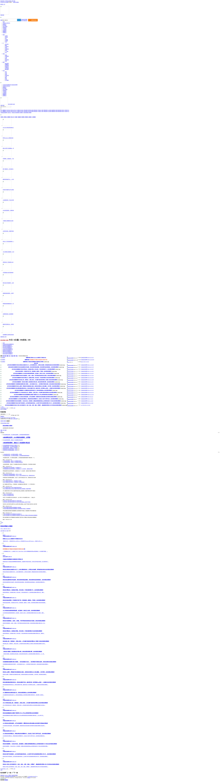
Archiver (6, 775)
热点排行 (2, 452)
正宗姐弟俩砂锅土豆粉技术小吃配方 (10, 445)
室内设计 (7, 44)
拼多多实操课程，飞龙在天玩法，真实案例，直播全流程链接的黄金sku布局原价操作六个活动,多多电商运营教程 (38, 400)
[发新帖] (4, 409)
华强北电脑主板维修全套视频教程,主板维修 (12, 507)
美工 (6, 38)
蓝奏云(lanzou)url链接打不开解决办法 (38, 357)
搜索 (1, 20)
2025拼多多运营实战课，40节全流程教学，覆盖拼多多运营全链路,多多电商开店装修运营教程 (38, 396)
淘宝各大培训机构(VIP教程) (17, 112)
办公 (6, 52)
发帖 (1, 430)
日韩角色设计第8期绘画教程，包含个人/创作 (12, 474)
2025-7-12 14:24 (90, 371)
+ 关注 (1, 522)
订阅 (5, 336)
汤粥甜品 (7, 56)
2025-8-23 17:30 (90, 367)
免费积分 (4, 32)
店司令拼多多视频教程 (8, 352)
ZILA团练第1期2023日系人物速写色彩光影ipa (12, 487)
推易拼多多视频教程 (7, 345)
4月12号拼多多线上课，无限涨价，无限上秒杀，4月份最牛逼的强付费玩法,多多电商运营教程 (38, 392)
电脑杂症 (7, 67)
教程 (4, 62)
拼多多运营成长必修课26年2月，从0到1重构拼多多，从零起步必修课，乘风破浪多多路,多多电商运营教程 (37, 364)
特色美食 (7, 59)
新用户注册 (12, 104)
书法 (6, 73)
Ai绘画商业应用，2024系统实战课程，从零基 (12, 454)
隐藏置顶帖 (28, 357)
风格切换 (2, 15)
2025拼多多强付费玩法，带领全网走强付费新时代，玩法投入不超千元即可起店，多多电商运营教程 (38, 398)
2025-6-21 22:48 (90, 379)
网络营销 (45, 110)
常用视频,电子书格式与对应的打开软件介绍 (38, 359)
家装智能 (7, 65)
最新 (7, 355)
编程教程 (53, 110)
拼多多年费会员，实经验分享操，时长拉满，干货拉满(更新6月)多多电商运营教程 (37, 377)
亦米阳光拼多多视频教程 (8, 344)
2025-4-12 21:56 (90, 394)
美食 (4, 53)
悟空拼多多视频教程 (7, 347)
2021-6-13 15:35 (90, 357)
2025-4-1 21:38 (90, 403)
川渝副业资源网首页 (10, 84)
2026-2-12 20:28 (90, 364)
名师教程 (4, 30)
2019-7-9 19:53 (86, 361)
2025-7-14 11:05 (90, 369)
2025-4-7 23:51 (90, 398)
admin (68, 362)
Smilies (14, 417)
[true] (0, 108)
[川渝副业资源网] (0, 17)
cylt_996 (82, 405)
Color (2, 417)
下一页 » (2, 406)
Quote (9, 417)
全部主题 (4, 355)
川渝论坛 (6, 23)
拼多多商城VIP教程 (27, 112)
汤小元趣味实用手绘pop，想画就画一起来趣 (12, 480)
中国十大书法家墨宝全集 (8, 494)
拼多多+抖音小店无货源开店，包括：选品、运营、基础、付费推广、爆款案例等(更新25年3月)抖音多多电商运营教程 (37, 405)
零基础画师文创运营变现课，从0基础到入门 (12, 467)
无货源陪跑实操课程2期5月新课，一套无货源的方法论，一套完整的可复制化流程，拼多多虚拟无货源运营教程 (37, 383)
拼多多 (6, 37)
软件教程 (4, 25)
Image (5, 417)
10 (5, 768)
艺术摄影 (7, 80)
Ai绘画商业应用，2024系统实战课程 (10, 446)
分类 (10, 530)
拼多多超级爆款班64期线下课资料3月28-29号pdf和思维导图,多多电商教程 (38, 394)
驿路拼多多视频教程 (7, 351)
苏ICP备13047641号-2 (32, 776)
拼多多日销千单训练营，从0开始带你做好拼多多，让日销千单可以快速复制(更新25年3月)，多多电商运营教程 (38, 403)
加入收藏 (6, 2)
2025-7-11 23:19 (90, 373)
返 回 (1, 409)
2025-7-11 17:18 (90, 375)
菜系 (6, 58)
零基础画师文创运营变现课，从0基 (10, 448)
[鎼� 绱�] (19, 20)
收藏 (5, 430)
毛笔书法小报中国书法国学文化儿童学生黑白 (12, 500)
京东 (6, 41)
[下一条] (15, 773)
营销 (6, 47)
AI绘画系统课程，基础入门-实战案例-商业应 (12, 460)
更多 (17, 355)
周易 (6, 74)
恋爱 (6, 76)
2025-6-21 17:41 (90, 383)
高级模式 (2, 416)
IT (3, 43)
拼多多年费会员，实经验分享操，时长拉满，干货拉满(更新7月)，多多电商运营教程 (38, 369)
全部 (4, 342)
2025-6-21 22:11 (90, 381)
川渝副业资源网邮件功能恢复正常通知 (35, 361)
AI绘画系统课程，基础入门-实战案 (10, 447)
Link (7, 417)
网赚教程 (4, 31)
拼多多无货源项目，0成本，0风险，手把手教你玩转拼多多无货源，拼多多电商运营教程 (38, 375)
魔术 (6, 77)
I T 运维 (6, 51)
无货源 (6, 39)
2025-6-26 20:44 (90, 377)
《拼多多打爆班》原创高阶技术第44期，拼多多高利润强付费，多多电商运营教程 (37, 381)
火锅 (6, 57)
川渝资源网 (7, 776)
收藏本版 (2, 336)
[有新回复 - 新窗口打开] (0, 365)
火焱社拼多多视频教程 (8, 348)
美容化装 (7, 75)
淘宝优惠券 (5, 26)
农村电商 (7, 68)
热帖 (12, 355)
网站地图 (11, 776)
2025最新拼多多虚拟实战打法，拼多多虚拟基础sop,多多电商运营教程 (38, 390)
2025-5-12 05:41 (90, 386)
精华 (14, 355)
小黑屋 (9, 775)
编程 (6, 45)
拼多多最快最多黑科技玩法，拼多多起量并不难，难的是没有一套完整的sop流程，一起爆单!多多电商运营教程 (37, 388)
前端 (6, 50)
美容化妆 (12, 110)
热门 (10, 355)
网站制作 (36, 110)
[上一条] (8, 773)
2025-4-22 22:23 (90, 390)
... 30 (6, 768)
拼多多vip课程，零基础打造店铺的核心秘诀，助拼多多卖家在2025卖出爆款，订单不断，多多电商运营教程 (37, 386)
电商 (4, 34)
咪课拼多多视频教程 (7, 350)
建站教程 (7, 69)
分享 (1, 431)
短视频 (6, 40)
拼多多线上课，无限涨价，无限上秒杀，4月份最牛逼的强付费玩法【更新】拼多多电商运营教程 (37, 379)
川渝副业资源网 (3, 112)
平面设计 (7, 46)
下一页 (13, 768)
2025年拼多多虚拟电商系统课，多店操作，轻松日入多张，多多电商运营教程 (37, 373)
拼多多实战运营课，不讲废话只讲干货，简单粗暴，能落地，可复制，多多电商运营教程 (33, 371)
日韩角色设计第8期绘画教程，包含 (10, 450)
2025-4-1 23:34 (90, 400)
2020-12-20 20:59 (90, 359)
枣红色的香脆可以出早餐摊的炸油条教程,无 (13, 514)
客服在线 (2, 775)
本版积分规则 (3, 420)
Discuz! (28, 777)
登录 (9, 104)
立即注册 (15, 418)
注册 (1, 105)
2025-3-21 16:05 (87, 405)
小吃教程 (4, 29)
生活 (4, 70)
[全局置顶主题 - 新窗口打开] (2, 357)
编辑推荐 (2, 432)
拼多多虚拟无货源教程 (8, 353)
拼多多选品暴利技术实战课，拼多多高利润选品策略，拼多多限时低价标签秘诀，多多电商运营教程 (38, 367)
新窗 (1, 355)
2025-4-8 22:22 (90, 396)
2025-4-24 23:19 (90, 388)
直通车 (6, 35)
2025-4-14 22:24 (90, 392)
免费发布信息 (34, 20)
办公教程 (49, 110)
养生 (6, 71)
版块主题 (36, 363)
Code (11, 417)
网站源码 (7, 63)
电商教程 (4, 27)
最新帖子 (4, 24)
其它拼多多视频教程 (7, 346)
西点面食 (32, 110)
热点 (1, 110)
